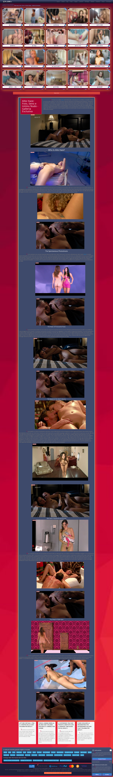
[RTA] (110, 761)
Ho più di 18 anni (102, 759)
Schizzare (53, 752)
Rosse (13, 752)
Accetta (107, 774)
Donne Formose (67, 755)
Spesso (82, 755)
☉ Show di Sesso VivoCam (7, 4)
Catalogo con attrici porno (7, 5)
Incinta (34, 752)
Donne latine (34, 755)
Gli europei (108, 1)
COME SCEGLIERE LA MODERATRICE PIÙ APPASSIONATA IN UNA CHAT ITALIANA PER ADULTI (84, 726)
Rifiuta (97, 774)
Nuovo (58, 1)
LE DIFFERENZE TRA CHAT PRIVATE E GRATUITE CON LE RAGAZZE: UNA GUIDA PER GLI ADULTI (66, 725)
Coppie (75, 1)
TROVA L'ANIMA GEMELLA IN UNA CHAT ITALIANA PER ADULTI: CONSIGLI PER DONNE (47, 725)
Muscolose (12, 755)
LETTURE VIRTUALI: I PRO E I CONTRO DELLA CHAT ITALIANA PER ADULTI (26, 724)
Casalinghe (76, 752)
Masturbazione (60, 752)
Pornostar (39, 752)
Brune (9, 752)
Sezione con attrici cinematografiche (11, 760)
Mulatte (92, 1)
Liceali (24, 752)
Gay (67, 1)
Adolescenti (19, 752)
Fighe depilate (83, 752)
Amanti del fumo (20, 755)
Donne (63, 1)
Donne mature (42, 755)
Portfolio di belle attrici (38, 760)
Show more (56, 93)
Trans (71, 1)
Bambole (29, 752)
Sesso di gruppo (46, 752)
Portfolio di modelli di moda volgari (51, 760)
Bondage (87, 1)
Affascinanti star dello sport (66, 760)
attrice (62, 99)
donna (85, 254)
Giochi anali (27, 755)
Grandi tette (6, 755)
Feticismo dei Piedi (58, 755)
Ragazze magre (75, 755)
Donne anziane (49, 755)
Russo (103, 1)
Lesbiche (81, 1)
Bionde (5, 752)
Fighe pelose (90, 752)
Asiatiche (98, 1)
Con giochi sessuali (69, 752)
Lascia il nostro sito (95, 761)
